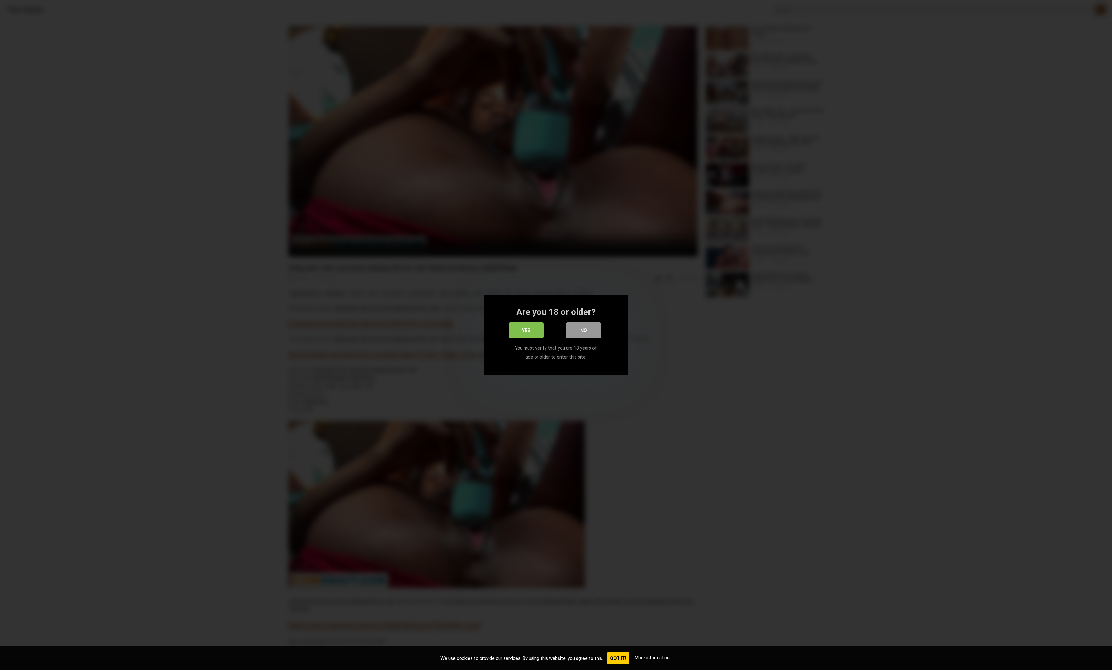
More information (652, 657)
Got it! (618, 658)
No (583, 330)
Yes (526, 330)
